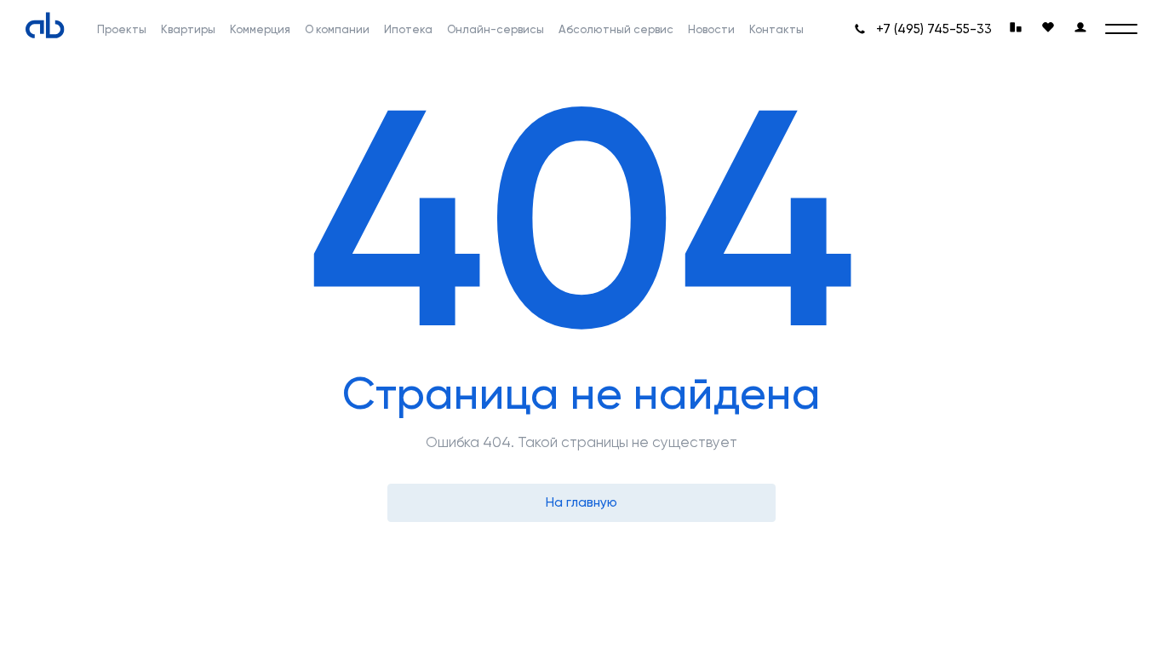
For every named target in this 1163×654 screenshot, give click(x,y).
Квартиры (188, 29)
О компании (337, 29)
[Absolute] (45, 25)
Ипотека (408, 29)
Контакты (776, 29)
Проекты (121, 29)
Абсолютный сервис (616, 29)
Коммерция (260, 29)
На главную (581, 502)
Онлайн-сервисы (495, 29)
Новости (711, 29)
